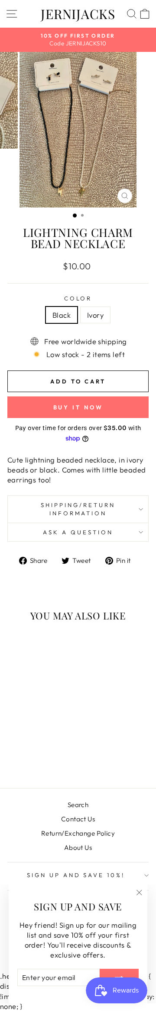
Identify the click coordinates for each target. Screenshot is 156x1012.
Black (61, 314)
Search (78, 805)
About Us (78, 847)
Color (78, 298)
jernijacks (78, 13)
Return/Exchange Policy (78, 833)
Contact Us (78, 819)
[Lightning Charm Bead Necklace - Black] (29, 758)
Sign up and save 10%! (76, 875)
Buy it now (78, 407)
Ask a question (78, 532)
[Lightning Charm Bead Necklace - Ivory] (39, 758)
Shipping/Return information (78, 509)
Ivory (95, 314)
